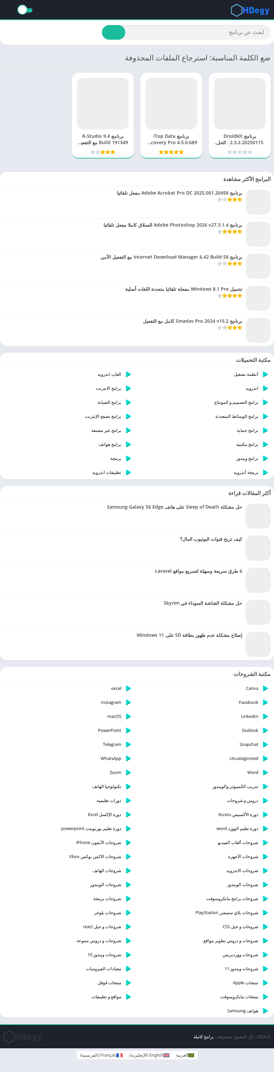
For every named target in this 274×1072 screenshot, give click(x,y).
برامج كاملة (203, 1037)
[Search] (113, 32)
